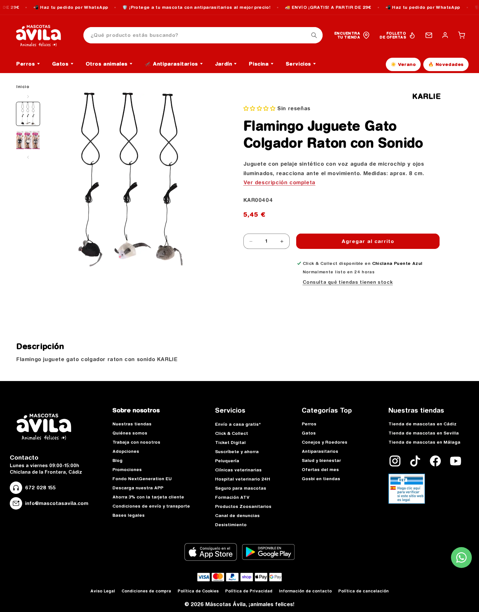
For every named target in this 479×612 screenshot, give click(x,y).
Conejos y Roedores (324, 442)
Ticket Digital (230, 442)
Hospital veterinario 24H (242, 479)
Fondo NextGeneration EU (142, 478)
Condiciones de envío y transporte (151, 506)
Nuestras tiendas (132, 423)
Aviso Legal (102, 591)
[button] (461, 35)
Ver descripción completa (279, 182)
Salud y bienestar (321, 460)
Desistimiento (231, 524)
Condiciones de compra (146, 591)
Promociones (127, 469)
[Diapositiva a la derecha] (28, 157)
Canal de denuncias (237, 515)
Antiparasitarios (320, 451)
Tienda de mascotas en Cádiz (422, 423)
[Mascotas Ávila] (43, 35)
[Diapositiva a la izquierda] (28, 96)
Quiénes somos (129, 433)
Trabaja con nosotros (136, 442)
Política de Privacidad (248, 591)
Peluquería (227, 460)
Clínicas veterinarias (238, 469)
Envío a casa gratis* (238, 424)
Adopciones (125, 451)
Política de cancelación (363, 591)
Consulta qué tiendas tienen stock (348, 282)
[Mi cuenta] (445, 35)
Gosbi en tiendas (321, 478)
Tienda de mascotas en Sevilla (423, 433)
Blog (117, 460)
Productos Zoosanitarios (243, 506)
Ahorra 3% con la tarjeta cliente (148, 496)
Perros (309, 423)
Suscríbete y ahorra (237, 451)
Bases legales (128, 515)
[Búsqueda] (314, 35)
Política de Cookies (198, 591)
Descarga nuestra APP (137, 487)
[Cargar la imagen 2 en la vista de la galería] (28, 140)
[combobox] (203, 35)
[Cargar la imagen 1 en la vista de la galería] (28, 114)
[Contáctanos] (429, 35)
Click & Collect (231, 433)
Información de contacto (305, 591)
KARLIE (426, 96)
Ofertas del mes (320, 469)
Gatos (309, 433)
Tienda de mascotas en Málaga (424, 442)
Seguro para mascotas (240, 488)
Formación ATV (232, 497)
